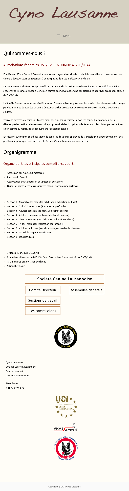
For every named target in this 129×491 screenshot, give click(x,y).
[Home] (64, 16)
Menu (66, 36)
